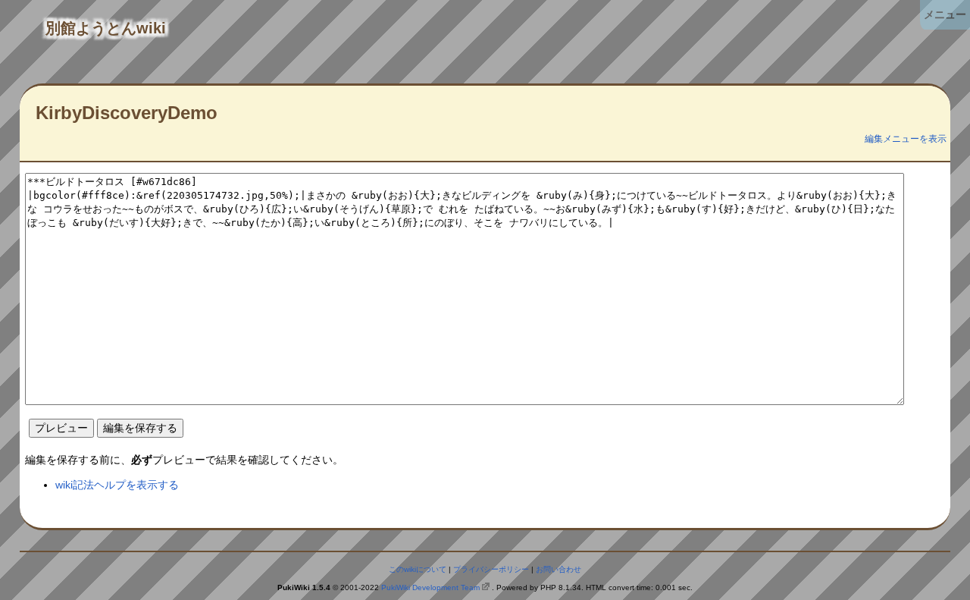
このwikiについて (417, 569)
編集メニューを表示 (906, 139)
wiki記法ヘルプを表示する (117, 485)
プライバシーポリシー (491, 569)
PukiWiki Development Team (430, 587)
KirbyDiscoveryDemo (126, 112)
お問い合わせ (558, 569)
